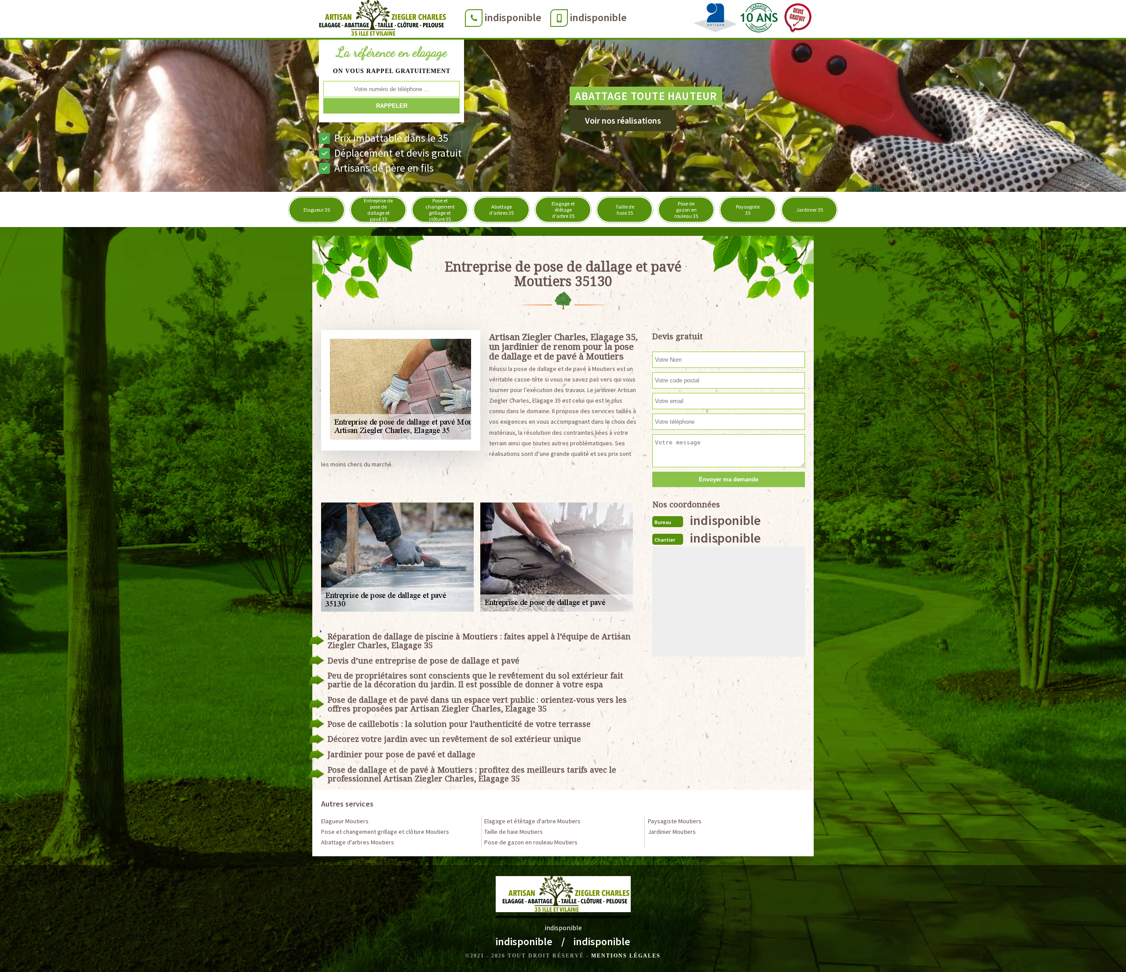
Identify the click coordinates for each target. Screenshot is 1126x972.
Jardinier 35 (809, 209)
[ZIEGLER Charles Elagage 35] (379, 20)
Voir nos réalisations (623, 120)
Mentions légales (626, 956)
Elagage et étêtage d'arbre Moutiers (532, 821)
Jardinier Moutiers (672, 832)
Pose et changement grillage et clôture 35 (440, 210)
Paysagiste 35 (748, 209)
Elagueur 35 (316, 209)
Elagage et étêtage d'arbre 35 (563, 209)
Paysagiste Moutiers (675, 821)
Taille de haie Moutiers (513, 832)
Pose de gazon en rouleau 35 (686, 209)
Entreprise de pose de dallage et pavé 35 (378, 210)
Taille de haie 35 (624, 209)
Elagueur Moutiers (345, 821)
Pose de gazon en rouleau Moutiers (531, 842)
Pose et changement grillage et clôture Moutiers (385, 832)
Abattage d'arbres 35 (501, 209)
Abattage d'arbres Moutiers (357, 842)
